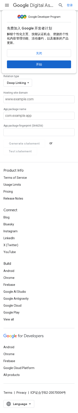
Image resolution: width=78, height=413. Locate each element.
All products (11, 375)
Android (8, 271)
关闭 (39, 53)
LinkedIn (9, 238)
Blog (6, 217)
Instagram (10, 231)
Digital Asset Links (42, 5)
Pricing (8, 191)
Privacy (21, 392)
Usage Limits (12, 184)
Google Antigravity (16, 298)
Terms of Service (15, 177)
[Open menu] (7, 5)
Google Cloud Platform (18, 368)
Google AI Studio (14, 291)
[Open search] (60, 5)
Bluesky (8, 224)
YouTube (9, 252)
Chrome (9, 278)
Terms (7, 392)
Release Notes (13, 198)
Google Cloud (12, 305)
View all (8, 319)
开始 (39, 64)
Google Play (11, 312)
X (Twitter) (10, 245)
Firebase (9, 284)
